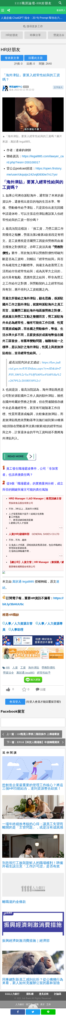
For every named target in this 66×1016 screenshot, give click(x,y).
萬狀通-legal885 (23, 581)
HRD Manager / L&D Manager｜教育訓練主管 (35, 498)
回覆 (43, 689)
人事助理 (17, 629)
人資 (15, 667)
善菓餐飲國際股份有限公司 (22, 566)
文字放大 (58, 87)
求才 (42, 1004)
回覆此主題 (35, 57)
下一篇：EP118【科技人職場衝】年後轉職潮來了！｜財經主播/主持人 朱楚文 (33, 743)
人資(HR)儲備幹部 (19, 534)
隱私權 (30, 993)
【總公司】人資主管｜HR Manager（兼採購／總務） (36, 562)
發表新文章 (12, 57)
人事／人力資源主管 (18, 623)
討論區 (57, 993)
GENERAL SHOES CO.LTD (45, 534)
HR (8, 667)
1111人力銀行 (12, 993)
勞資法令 (8, 672)
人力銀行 (19, 1004)
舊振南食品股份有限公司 (21, 503)
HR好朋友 (12, 35)
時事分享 (35, 35)
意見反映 (44, 993)
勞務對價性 (48, 667)
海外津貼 (33, 667)
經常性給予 (44, 672)
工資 (23, 667)
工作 (48, 1004)
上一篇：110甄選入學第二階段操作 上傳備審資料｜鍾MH (32, 735)
